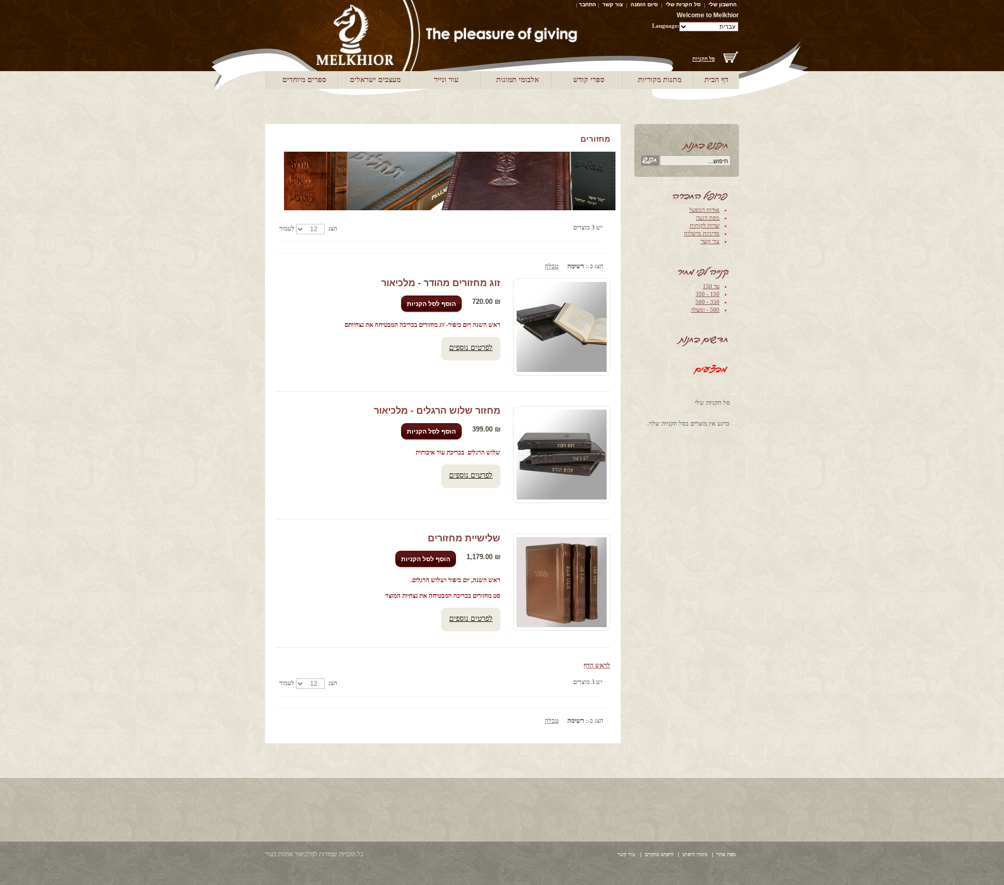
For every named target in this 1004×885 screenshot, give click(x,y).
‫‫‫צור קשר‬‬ (710, 241)
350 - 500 (707, 302)
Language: (665, 25)
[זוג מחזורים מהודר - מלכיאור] (561, 327)
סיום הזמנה (644, 4)
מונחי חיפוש (695, 854)
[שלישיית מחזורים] (561, 582)
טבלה (551, 266)
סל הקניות (703, 58)
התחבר (587, 4)
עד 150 (711, 286)
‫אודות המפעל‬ (704, 210)
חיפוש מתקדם (659, 854)
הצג (332, 228)
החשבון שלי (723, 4)
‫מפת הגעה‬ (708, 217)
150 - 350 (707, 294)
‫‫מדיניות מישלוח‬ (702, 233)
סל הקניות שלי (683, 4)
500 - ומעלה (705, 310)
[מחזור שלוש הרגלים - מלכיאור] (561, 454)
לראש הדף (597, 665)
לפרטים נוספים (471, 347)
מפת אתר (726, 854)
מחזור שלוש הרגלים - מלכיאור (437, 410)
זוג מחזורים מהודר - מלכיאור (440, 283)
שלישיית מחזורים (464, 538)
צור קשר (612, 4)
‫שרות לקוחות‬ (705, 225)
